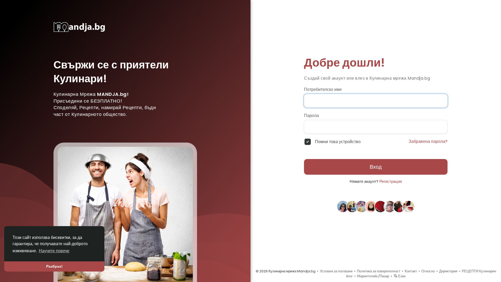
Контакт (411, 271)
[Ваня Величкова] (399, 206)
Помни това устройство (338, 142)
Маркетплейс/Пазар (373, 276)
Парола (311, 116)
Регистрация (390, 181)
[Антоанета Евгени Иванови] (352, 206)
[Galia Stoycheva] (390, 206)
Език (401, 276)
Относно (428, 271)
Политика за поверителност (378, 271)
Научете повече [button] (54, 251)
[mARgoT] (371, 206)
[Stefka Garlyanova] (343, 206)
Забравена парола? (428, 141)
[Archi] (380, 206)
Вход (376, 167)
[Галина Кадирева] (361, 206)
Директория (448, 271)
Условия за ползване (336, 271)
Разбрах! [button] (54, 266)
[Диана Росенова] (408, 206)
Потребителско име (323, 89)
